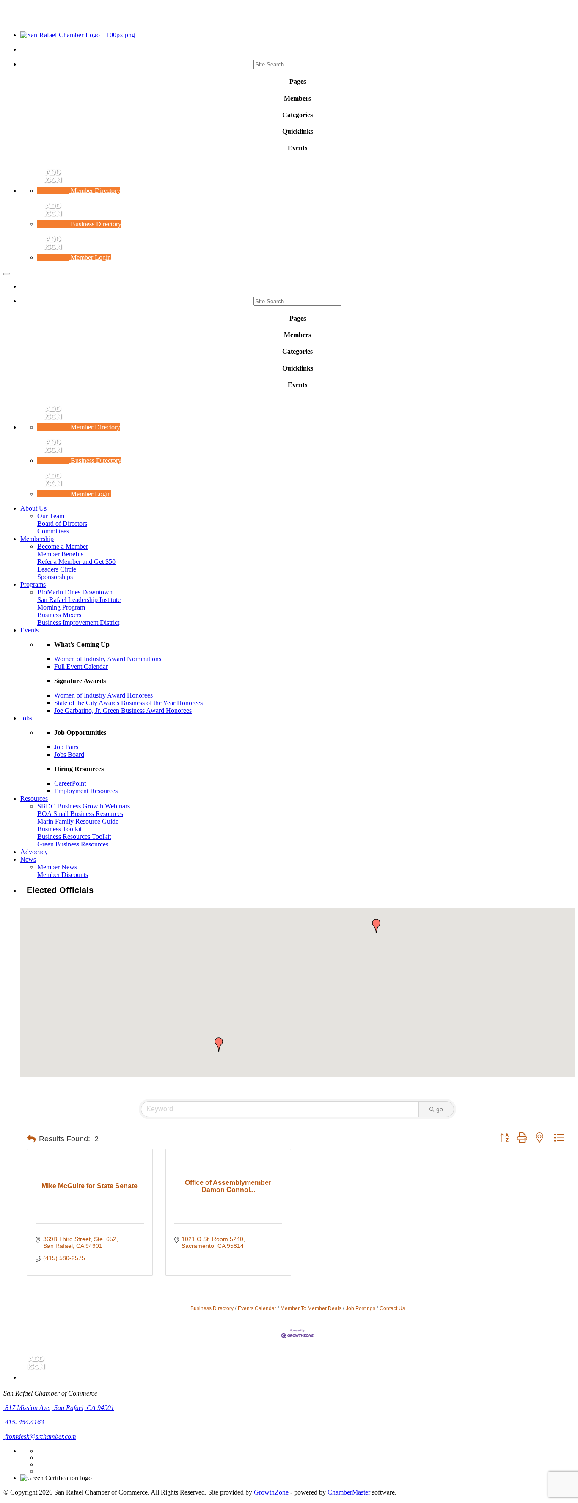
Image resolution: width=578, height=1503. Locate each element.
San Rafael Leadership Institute (79, 599)
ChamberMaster (349, 1492)
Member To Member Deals (311, 1308)
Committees (53, 531)
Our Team (50, 515)
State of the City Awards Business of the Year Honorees (128, 702)
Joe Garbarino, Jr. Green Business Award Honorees (123, 710)
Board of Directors (62, 523)
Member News (57, 867)
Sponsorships (55, 576)
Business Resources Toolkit (74, 836)
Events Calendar (257, 1308)
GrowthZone (271, 1492)
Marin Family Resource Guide (77, 821)
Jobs (26, 718)
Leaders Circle (56, 569)
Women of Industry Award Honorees (103, 695)
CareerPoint (70, 783)
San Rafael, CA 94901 (59, 1407)
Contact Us (392, 1308)
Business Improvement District (78, 622)
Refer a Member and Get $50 (76, 561)
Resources (34, 798)
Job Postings (360, 1308)
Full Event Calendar (81, 666)
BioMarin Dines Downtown (75, 592)
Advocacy (34, 851)
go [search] (439, 1109)
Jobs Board (69, 754)
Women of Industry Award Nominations (107, 658)
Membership (37, 538)
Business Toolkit (59, 829)
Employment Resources (86, 790)
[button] (219, 1044)
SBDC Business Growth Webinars (83, 806)
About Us (33, 508)
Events (29, 630)
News (28, 859)
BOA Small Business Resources (80, 813)
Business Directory (212, 1308)
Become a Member (62, 546)
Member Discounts (62, 874)
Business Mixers (59, 614)
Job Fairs (66, 746)
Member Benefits (60, 554)
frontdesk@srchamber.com (39, 1436)
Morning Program (61, 607)
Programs (33, 584)
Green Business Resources (72, 844)
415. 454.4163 (23, 1422)
